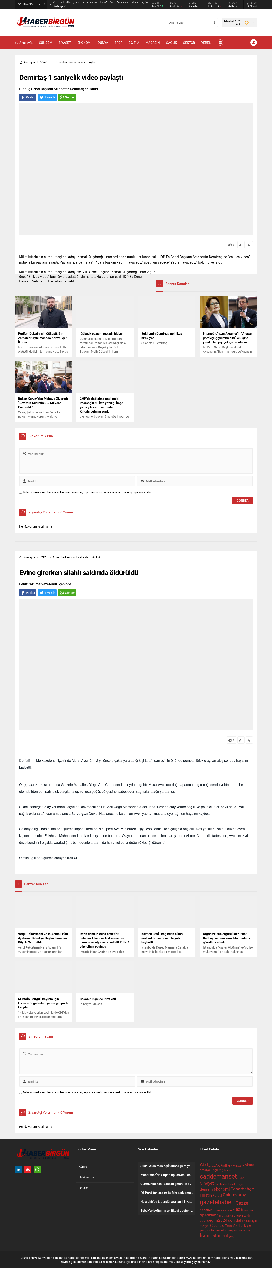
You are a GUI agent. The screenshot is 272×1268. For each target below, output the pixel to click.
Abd (204, 1164)
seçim (203, 1221)
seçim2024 (217, 1220)
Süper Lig (216, 1225)
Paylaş (30, 97)
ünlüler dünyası (227, 1230)
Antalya (205, 1170)
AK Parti (221, 1165)
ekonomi (222, 1189)
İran (247, 1230)
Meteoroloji (250, 1210)
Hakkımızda (86, 1177)
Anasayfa (29, 62)
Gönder (70, 97)
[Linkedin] (18, 1169)
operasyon (209, 1214)
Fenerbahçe (242, 1189)
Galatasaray (234, 1195)
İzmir (231, 1237)
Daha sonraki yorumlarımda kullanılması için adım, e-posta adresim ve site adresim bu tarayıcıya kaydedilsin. (88, 492)
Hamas (217, 1210)
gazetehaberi (217, 1202)
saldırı (247, 1215)
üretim (241, 1230)
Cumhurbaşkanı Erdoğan (229, 1184)
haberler (206, 1210)
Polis (232, 1215)
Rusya (239, 1215)
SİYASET (45, 62)
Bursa (227, 1170)
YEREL (44, 557)
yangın (204, 1230)
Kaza (237, 1209)
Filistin (206, 1195)
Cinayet (207, 1183)
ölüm (213, 1230)
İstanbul (219, 1236)
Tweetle (50, 97)
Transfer (231, 1225)
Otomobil (224, 1215)
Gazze (241, 1203)
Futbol (217, 1195)
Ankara (248, 1164)
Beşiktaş (217, 1169)
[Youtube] (27, 1169)
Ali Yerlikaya (235, 1165)
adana (211, 1165)
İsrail (205, 1235)
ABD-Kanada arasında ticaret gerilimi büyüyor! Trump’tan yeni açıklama (95, 4)
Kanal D (227, 1210)
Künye (83, 1166)
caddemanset (218, 1176)
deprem (206, 1189)
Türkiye (244, 1225)
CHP (240, 1178)
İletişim (83, 1188)
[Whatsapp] (37, 1169)
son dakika (238, 1220)
